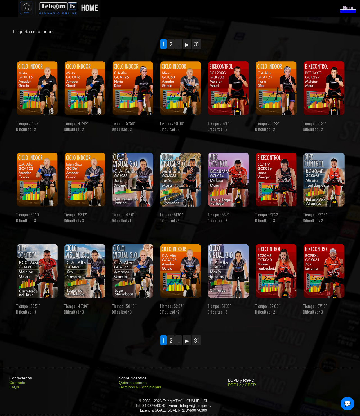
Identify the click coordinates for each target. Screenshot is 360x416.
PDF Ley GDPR (242, 385)
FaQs (14, 387)
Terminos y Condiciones (140, 387)
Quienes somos (133, 382)
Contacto (17, 382)
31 (196, 44)
